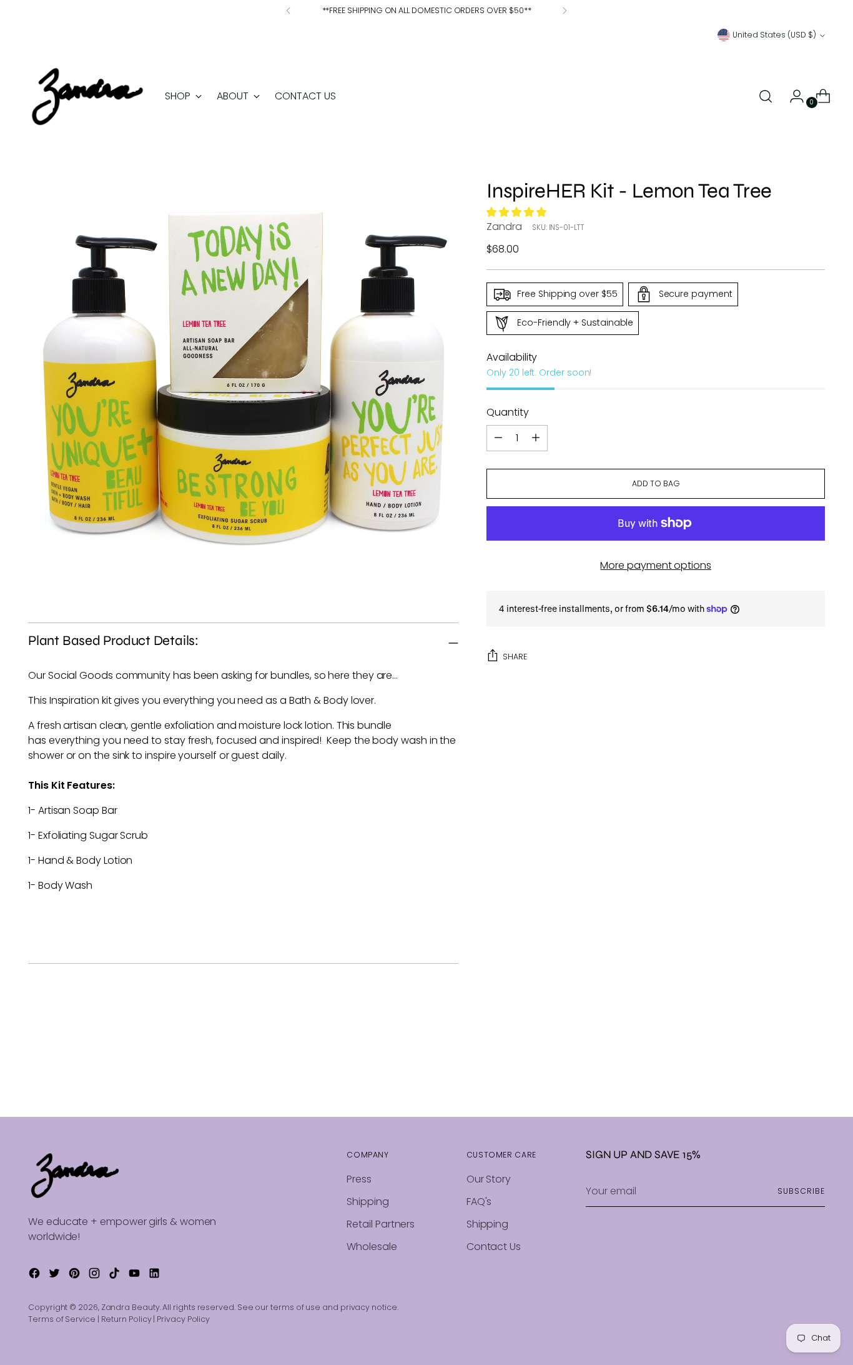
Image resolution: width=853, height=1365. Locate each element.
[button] (517, 211)
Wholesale (372, 1246)
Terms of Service (62, 1319)
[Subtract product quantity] (536, 438)
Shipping (367, 1201)
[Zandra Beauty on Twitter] (55, 1275)
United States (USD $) (774, 34)
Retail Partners (381, 1224)
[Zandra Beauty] (87, 96)
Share (515, 656)
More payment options (655, 565)
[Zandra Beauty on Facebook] (35, 1275)
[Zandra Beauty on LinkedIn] (155, 1275)
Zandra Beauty (130, 1307)
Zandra (504, 226)
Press (359, 1179)
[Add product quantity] (498, 438)
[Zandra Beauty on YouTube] (135, 1275)
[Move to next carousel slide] (814, 1073)
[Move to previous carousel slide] (785, 1074)
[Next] (564, 10)
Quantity (507, 412)
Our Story (488, 1179)
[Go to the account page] (791, 96)
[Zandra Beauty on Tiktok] (115, 1275)
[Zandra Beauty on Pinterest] (75, 1275)
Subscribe (800, 1191)
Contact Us (493, 1246)
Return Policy (126, 1319)
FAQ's (479, 1201)
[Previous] (288, 10)
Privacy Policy (183, 1319)
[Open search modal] (765, 96)
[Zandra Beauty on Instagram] (95, 1275)
